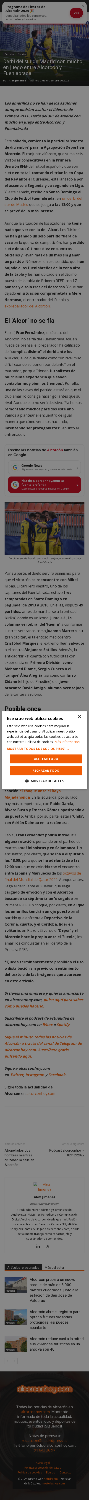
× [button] (79, 716)
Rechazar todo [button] (46, 770)
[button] (44, 749)
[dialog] (44, 750)
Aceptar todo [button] (46, 759)
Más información (67, 742)
